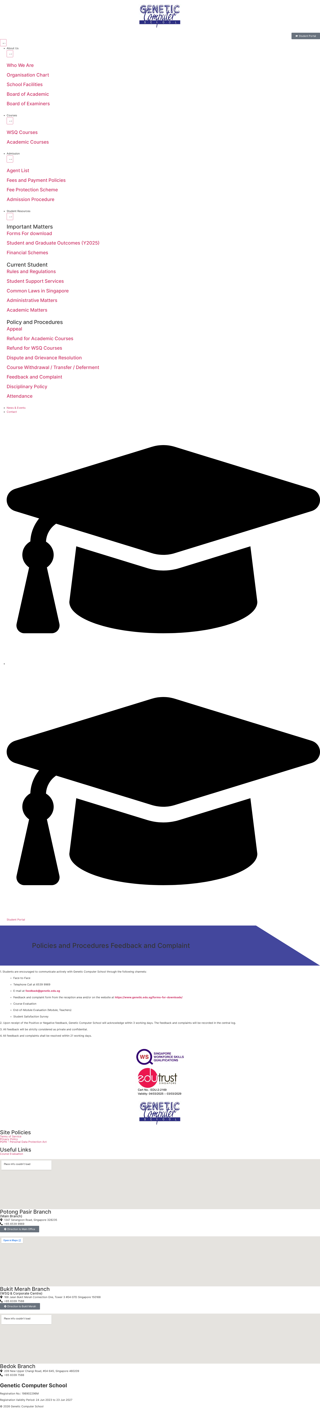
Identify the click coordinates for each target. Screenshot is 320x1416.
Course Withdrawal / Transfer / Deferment (53, 367)
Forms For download (29, 233)
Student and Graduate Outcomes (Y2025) (53, 243)
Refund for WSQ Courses (34, 348)
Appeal (14, 329)
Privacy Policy (9, 1139)
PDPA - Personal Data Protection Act (23, 1141)
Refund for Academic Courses (40, 338)
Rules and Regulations (31, 271)
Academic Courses (28, 142)
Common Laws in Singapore (38, 291)
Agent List (18, 170)
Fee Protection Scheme (32, 190)
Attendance (19, 396)
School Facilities (25, 84)
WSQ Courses (22, 132)
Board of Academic (28, 94)
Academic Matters (27, 310)
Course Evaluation (11, 1153)
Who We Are (20, 65)
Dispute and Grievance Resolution (44, 358)
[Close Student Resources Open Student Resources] (10, 216)
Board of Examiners (28, 103)
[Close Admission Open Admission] (10, 158)
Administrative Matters (32, 300)
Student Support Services (35, 281)
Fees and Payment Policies (36, 180)
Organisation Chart (28, 75)
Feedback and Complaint (34, 377)
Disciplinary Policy (27, 386)
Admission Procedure (30, 199)
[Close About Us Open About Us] (10, 53)
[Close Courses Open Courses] (10, 120)
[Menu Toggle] (3, 42)
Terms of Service (10, 1136)
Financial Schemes (27, 252)
